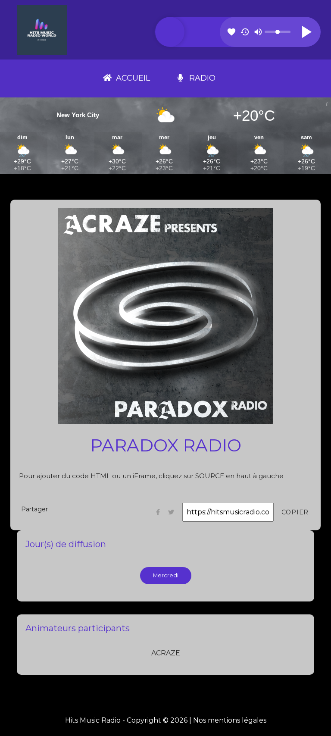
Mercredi (165, 575)
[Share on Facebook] (158, 512)
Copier (295, 512)
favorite (231, 32)
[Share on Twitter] (171, 512)
